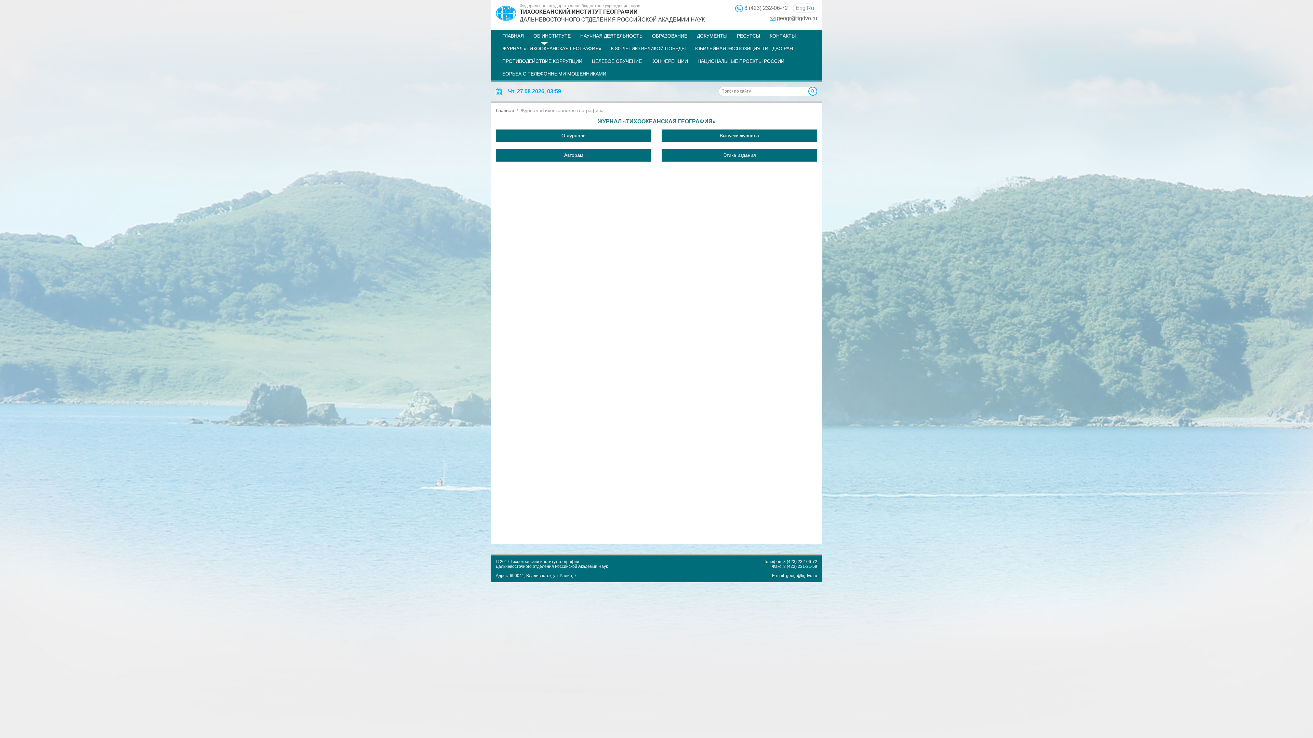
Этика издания (739, 155)
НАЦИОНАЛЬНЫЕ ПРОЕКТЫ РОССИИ (741, 61)
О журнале (573, 135)
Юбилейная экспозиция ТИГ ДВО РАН (744, 48)
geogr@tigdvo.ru (797, 18)
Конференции (669, 61)
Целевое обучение (617, 61)
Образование (669, 36)
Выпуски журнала (739, 135)
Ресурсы (748, 36)
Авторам (573, 155)
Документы (712, 36)
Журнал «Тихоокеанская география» (551, 48)
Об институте (552, 36)
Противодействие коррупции (542, 61)
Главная (513, 36)
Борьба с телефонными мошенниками (554, 74)
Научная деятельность (611, 36)
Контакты (783, 36)
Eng (801, 8)
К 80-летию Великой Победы (648, 48)
